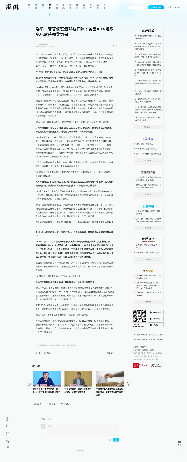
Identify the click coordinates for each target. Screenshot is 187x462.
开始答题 (148, 259)
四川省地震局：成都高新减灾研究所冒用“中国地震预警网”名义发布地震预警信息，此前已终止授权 (148, 109)
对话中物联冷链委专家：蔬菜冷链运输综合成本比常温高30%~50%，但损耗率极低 (148, 46)
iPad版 (156, 325)
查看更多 (148, 160)
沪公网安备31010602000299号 (144, 350)
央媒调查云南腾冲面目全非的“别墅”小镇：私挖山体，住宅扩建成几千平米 (147, 72)
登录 (169, 7)
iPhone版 (157, 319)
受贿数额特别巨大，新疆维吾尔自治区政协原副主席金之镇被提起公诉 (147, 83)
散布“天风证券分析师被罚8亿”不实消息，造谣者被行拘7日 (148, 186)
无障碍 (177, 7)
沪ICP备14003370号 (140, 347)
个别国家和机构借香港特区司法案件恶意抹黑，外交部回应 (148, 178)
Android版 (157, 312)
